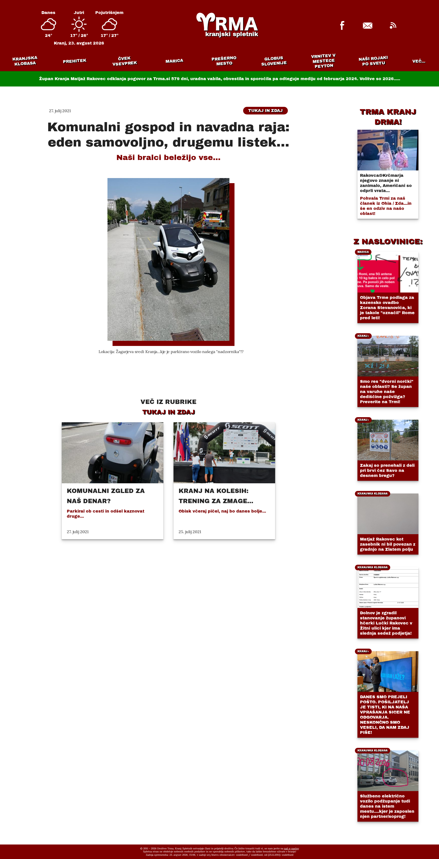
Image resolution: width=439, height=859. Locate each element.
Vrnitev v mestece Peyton (323, 61)
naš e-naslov (291, 848)
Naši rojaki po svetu (373, 60)
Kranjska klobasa (24, 60)
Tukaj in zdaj (265, 110)
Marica (174, 61)
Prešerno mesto (224, 60)
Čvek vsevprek (124, 61)
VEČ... (418, 61)
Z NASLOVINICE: (387, 241)
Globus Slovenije (274, 60)
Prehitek (74, 61)
